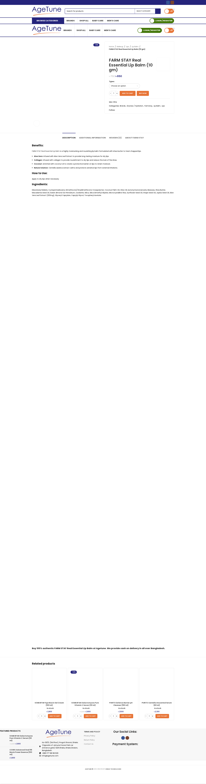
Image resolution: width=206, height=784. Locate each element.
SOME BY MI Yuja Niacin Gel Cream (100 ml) (49, 704)
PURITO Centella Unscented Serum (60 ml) (157, 704)
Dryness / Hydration (135, 106)
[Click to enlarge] (37, 123)
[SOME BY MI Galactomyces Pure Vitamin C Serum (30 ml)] (4, 740)
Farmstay (148, 106)
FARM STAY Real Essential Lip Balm (46, 151)
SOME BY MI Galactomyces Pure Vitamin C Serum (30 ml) (85, 704)
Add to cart (127, 93)
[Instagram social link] (172, 2)
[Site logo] (46, 11)
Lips (127, 46)
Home (111, 46)
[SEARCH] (158, 11)
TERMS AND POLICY (92, 732)
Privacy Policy (89, 736)
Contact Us (88, 744)
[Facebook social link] (168, 2)
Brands (123, 106)
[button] (55, 716)
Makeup (120, 46)
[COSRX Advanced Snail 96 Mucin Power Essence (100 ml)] (4, 754)
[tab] (69, 136)
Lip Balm (135, 46)
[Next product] (115, 54)
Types (111, 81)
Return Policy (89, 740)
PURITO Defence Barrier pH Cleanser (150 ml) (120, 704)
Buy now (143, 93)
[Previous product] (110, 54)
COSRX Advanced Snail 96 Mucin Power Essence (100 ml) (21, 752)
